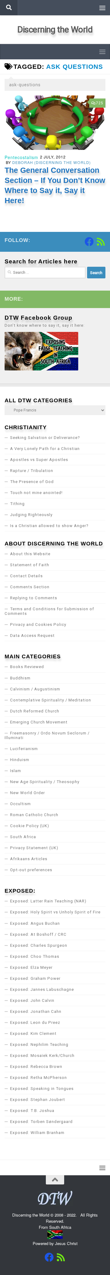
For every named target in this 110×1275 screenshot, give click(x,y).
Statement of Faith (29, 565)
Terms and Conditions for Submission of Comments (49, 611)
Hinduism (19, 759)
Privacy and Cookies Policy (38, 624)
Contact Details (26, 576)
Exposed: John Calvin (32, 1000)
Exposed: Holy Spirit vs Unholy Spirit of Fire (55, 912)
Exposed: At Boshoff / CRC (38, 934)
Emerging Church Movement (39, 722)
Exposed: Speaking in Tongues (42, 1088)
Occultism (20, 803)
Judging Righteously (31, 514)
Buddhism (20, 678)
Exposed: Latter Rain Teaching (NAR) (48, 901)
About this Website (30, 554)
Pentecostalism (21, 157)
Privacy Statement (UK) (34, 848)
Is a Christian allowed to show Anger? (49, 525)
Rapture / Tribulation (31, 470)
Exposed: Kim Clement (33, 1033)
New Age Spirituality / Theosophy (44, 781)
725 (99, 103)
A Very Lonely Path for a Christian (45, 448)
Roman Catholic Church (34, 814)
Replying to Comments (33, 598)
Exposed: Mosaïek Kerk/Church (42, 1055)
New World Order (27, 792)
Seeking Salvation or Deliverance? (45, 437)
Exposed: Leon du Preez (35, 1022)
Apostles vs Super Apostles (39, 459)
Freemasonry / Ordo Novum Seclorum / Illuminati (47, 735)
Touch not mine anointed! (36, 492)
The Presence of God (32, 481)
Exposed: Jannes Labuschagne (42, 989)
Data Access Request (32, 635)
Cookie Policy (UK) (29, 825)
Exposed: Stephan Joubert (37, 1099)
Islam (15, 770)
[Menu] (102, 7)
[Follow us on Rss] (100, 241)
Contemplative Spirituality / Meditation (50, 700)
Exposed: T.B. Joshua (32, 1110)
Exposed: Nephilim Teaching (39, 1044)
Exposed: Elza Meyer (31, 967)
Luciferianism (24, 748)
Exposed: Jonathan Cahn (35, 1011)
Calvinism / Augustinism (35, 689)
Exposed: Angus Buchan (35, 923)
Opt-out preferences (31, 870)
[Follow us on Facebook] (89, 241)
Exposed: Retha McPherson (38, 1077)
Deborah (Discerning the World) (51, 162)
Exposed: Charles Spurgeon (38, 945)
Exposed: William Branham (37, 1132)
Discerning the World (55, 29)
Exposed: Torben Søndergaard (41, 1121)
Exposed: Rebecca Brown (36, 1066)
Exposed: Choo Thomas (34, 956)
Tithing (17, 503)
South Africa (23, 837)
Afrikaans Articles (28, 859)
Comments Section (30, 587)
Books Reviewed (27, 666)
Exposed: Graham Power (35, 978)
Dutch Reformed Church (34, 711)
